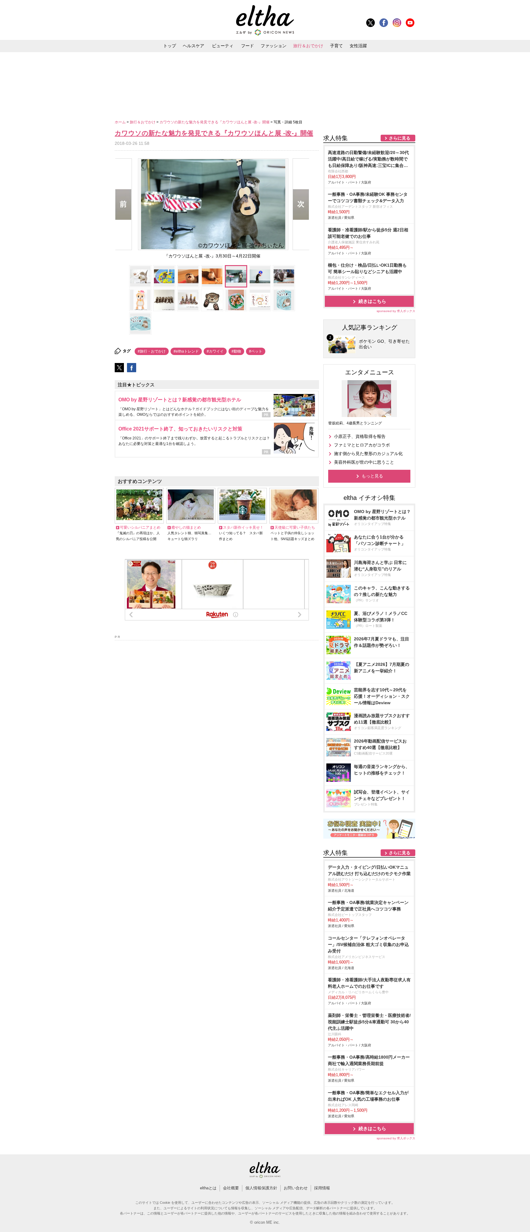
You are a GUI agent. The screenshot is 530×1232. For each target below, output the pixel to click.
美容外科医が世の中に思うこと (364, 462)
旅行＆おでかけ (308, 45)
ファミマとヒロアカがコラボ (362, 444)
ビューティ (222, 45)
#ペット (255, 351)
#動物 (236, 351)
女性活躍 (358, 45)
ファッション (273, 45)
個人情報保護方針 (261, 1188)
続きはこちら (372, 301)
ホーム (121, 122)
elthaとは (208, 1188)
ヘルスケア (193, 45)
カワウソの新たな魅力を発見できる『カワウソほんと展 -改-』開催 (215, 122)
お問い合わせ (296, 1188)
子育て (336, 45)
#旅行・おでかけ (152, 351)
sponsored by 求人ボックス (396, 311)
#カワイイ (215, 351)
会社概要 (231, 1188)
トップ (169, 45)
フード (247, 45)
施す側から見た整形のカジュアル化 (368, 453)
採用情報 (322, 1188)
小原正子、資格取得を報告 (360, 436)
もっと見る (372, 475)
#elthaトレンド (186, 351)
